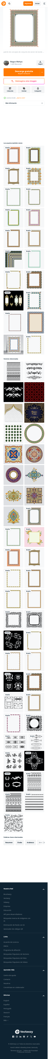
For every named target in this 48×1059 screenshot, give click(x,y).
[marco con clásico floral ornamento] (13, 466)
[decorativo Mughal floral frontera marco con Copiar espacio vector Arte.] (12, 511)
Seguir (40, 64)
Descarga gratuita (24, 72)
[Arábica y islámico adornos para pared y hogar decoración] (13, 726)
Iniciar (37, 3)
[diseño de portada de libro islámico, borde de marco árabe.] (32, 510)
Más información (11, 103)
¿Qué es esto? (21, 98)
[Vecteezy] (3, 3)
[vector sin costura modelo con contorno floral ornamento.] (13, 622)
